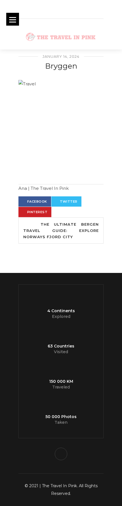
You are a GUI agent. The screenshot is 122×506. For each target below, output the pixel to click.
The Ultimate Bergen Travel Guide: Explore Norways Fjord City (61, 230)
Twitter (68, 201)
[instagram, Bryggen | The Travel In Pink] (61, 454)
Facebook (37, 201)
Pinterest (37, 212)
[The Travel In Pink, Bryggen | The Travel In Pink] (61, 35)
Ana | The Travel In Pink (43, 188)
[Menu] (12, 19)
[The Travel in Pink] (61, 122)
